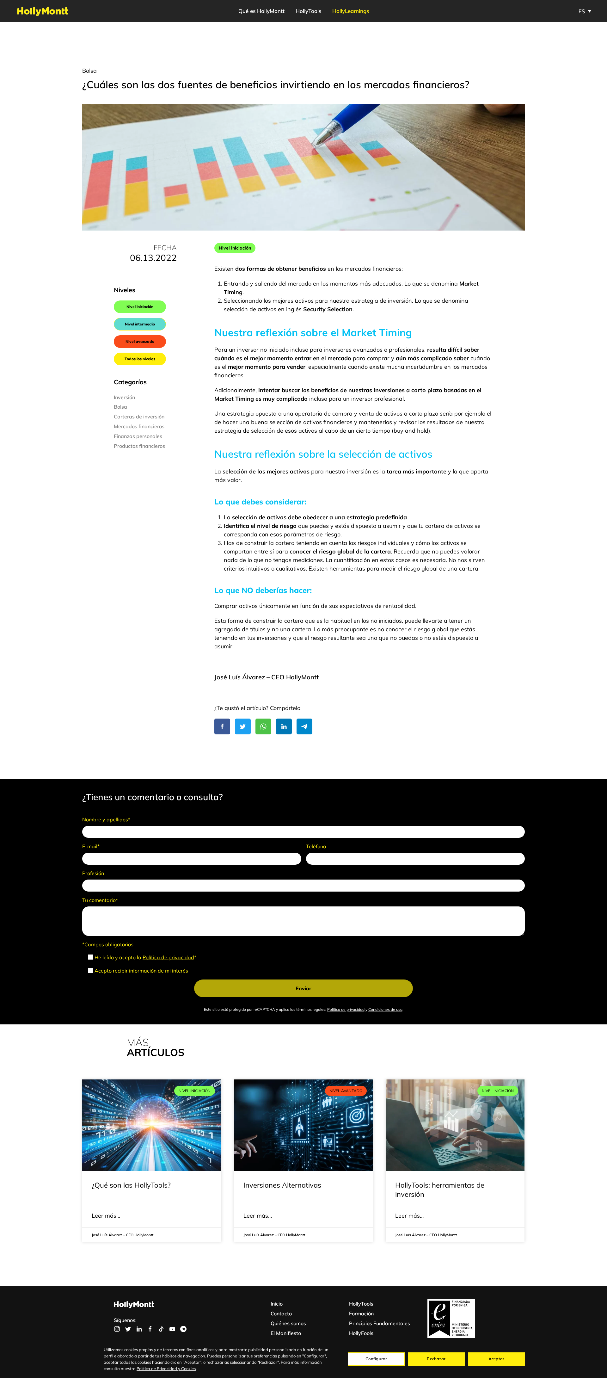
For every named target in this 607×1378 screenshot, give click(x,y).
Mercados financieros (139, 426)
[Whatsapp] (263, 726)
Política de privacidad (168, 957)
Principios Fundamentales (379, 1323)
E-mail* (91, 846)
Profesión (93, 873)
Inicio (277, 1304)
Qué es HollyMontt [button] (261, 11)
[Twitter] (243, 726)
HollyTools (308, 11)
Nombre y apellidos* (106, 819)
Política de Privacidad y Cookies (166, 1368)
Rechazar (436, 1358)
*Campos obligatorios (107, 944)
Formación (361, 1313)
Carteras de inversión (139, 416)
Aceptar (496, 1358)
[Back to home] (43, 11)
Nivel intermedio (140, 324)
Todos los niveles (140, 358)
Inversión (124, 397)
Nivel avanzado (140, 341)
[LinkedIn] (284, 726)
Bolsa (89, 70)
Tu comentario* (100, 900)
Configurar (376, 1358)
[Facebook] (222, 726)
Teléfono (316, 846)
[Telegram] (304, 726)
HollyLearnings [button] (350, 11)
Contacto (281, 1313)
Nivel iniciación (139, 306)
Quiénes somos (288, 1323)
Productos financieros (139, 446)
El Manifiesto (286, 1333)
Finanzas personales (138, 436)
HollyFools (361, 1333)
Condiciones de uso (385, 1009)
